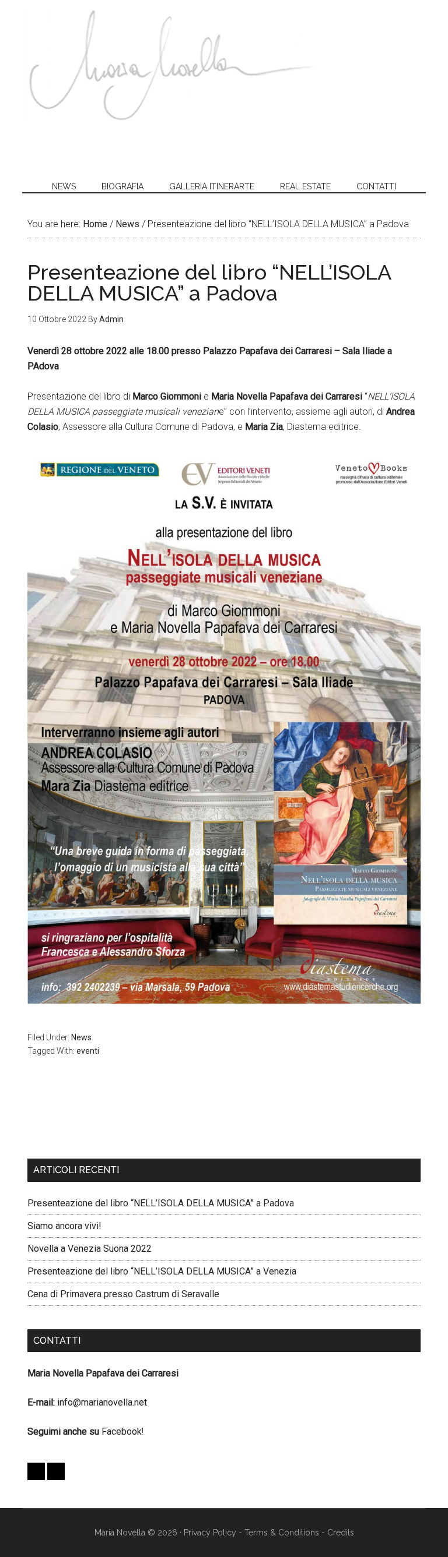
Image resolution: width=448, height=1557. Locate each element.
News (81, 1037)
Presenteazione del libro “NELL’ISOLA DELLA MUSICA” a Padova (160, 1203)
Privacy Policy (210, 1532)
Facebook (122, 1431)
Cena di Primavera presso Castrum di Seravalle (123, 1294)
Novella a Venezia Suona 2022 (89, 1248)
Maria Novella (170, 64)
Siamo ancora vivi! (64, 1225)
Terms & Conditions (281, 1532)
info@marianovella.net (102, 1402)
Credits (340, 1532)
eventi (87, 1050)
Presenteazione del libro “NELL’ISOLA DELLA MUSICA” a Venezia (161, 1271)
